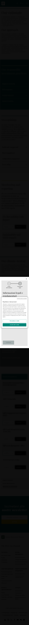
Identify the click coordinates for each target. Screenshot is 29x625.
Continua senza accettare (22, 298)
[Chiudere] (26, 279)
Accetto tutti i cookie (14, 324)
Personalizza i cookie (14, 320)
